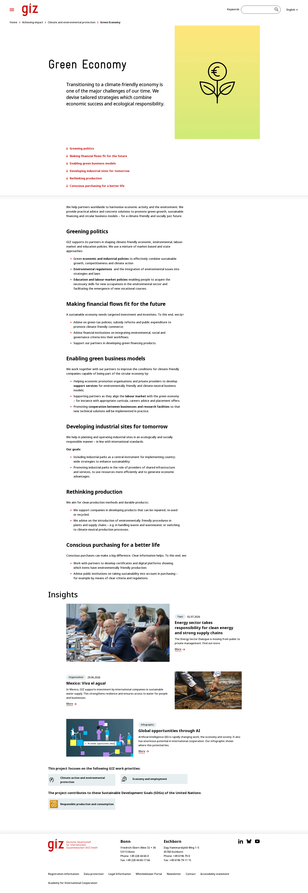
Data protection (94, 874)
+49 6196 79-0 (181, 856)
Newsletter (174, 874)
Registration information (63, 874)
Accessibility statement (214, 874)
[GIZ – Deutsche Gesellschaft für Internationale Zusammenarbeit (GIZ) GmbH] (30, 9)
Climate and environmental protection (71, 22)
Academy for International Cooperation (72, 883)
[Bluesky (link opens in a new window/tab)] (249, 843)
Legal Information (119, 874)
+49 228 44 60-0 (139, 856)
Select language (292, 10)
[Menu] (11, 9)
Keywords (233, 9)
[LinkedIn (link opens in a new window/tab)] (240, 843)
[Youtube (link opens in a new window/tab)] (257, 843)
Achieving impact (32, 22)
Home (13, 22)
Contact (191, 874)
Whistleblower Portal (149, 874)
